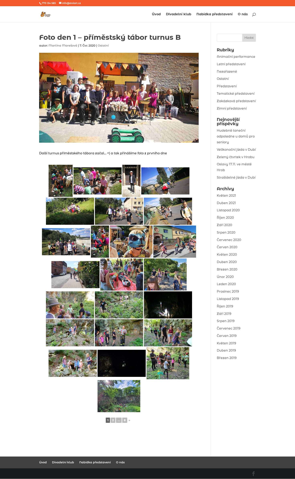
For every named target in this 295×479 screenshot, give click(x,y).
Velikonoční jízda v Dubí (236, 150)
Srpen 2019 (226, 321)
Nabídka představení (214, 14)
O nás (243, 14)
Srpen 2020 (226, 232)
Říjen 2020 (225, 218)
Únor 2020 (225, 277)
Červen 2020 (227, 247)
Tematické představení (235, 94)
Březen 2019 (227, 358)
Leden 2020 (226, 284)
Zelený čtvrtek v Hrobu (235, 157)
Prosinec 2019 (228, 291)
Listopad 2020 (228, 210)
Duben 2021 (226, 203)
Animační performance (236, 57)
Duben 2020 (227, 262)
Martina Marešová (63, 45)
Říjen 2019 (225, 306)
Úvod (156, 14)
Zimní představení (232, 108)
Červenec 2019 (228, 328)
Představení (227, 86)
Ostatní (103, 45)
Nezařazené (227, 71)
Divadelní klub (178, 14)
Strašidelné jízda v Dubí (236, 177)
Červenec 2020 (229, 240)
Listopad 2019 (228, 299)
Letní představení (231, 64)
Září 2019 (224, 314)
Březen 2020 (227, 269)
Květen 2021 (226, 195)
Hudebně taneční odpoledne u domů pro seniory (236, 136)
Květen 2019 (226, 343)
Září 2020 (224, 225)
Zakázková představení (236, 101)
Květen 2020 (227, 254)
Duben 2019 (226, 350)
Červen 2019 (227, 336)
